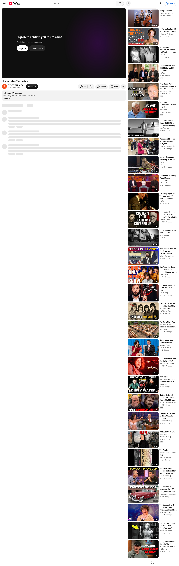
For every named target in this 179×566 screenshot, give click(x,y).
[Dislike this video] (91, 86)
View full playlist (165, 16)
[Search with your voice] (128, 3)
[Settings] (160, 3)
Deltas (162, 13)
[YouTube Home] (14, 3)
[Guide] (4, 3)
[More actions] (123, 86)
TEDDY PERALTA (15, 85)
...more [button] (7, 98)
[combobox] (84, 3)
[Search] (120, 3)
